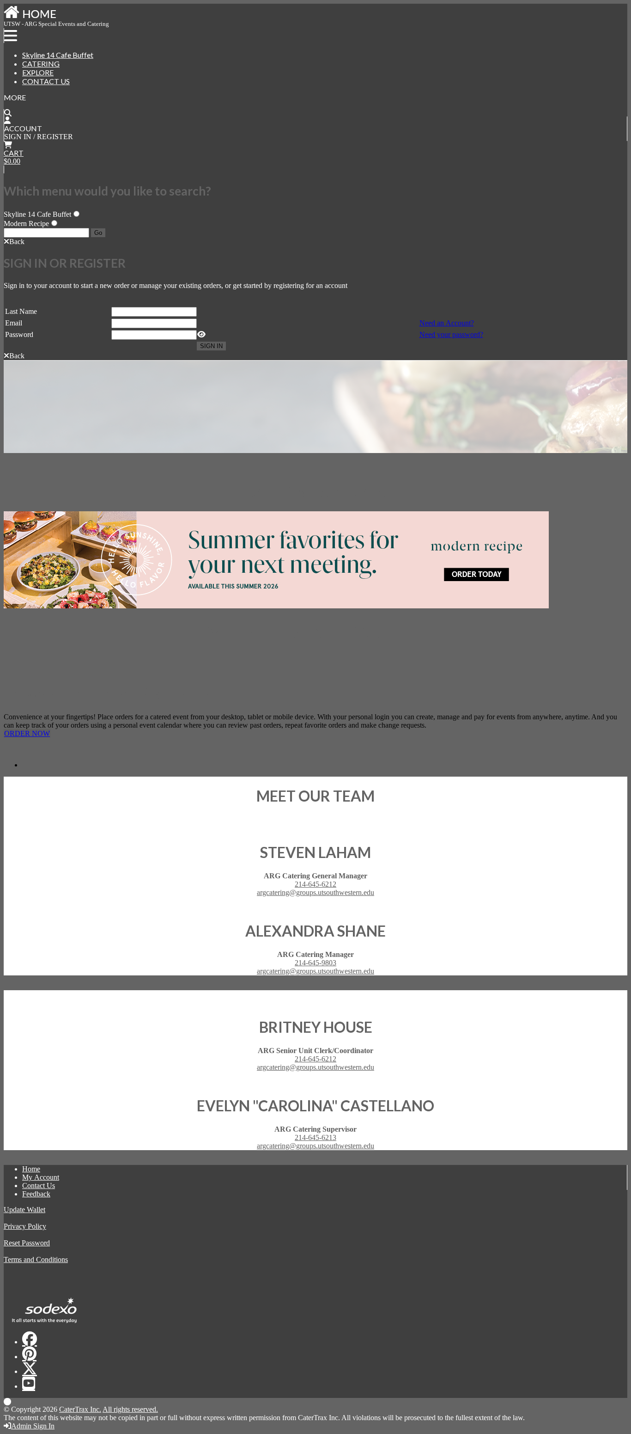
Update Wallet (24, 1209)
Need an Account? (446, 323)
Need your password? (451, 334)
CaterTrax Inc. (80, 1409)
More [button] (15, 97)
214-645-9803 (315, 963)
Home (31, 1169)
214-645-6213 (315, 1137)
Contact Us (38, 1185)
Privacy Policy (25, 1226)
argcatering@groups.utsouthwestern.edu (315, 892)
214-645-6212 (315, 884)
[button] (14, 241)
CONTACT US (46, 81)
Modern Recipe (26, 223)
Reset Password (27, 1243)
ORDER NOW (27, 733)
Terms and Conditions (36, 1259)
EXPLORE (38, 72)
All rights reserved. (130, 1409)
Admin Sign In (33, 1426)
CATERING (41, 63)
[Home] (30, 18)
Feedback (36, 1194)
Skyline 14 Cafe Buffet (57, 54)
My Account (40, 1177)
